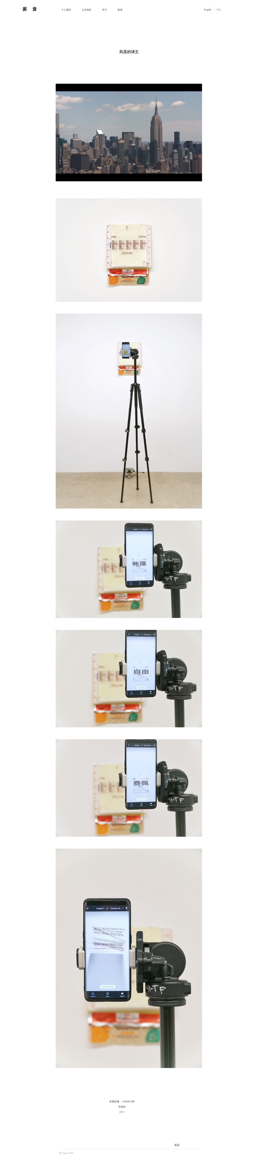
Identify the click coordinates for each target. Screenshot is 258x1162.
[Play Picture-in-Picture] (193, 177)
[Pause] (60, 177)
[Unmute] (65, 177)
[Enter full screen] (198, 177)
